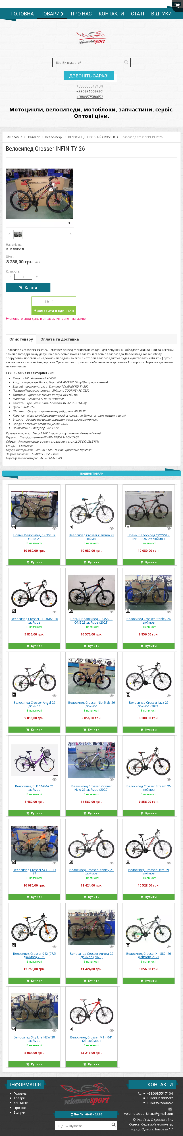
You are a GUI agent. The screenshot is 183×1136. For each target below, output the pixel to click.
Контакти (111, 13)
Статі (137, 13)
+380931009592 (89, 91)
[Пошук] (126, 63)
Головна (22, 13)
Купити (29, 287)
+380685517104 (89, 86)
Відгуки (161, 13)
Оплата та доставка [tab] (59, 339)
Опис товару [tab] (21, 339)
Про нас (81, 13)
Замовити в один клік (55, 311)
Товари (51, 13)
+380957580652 (90, 96)
